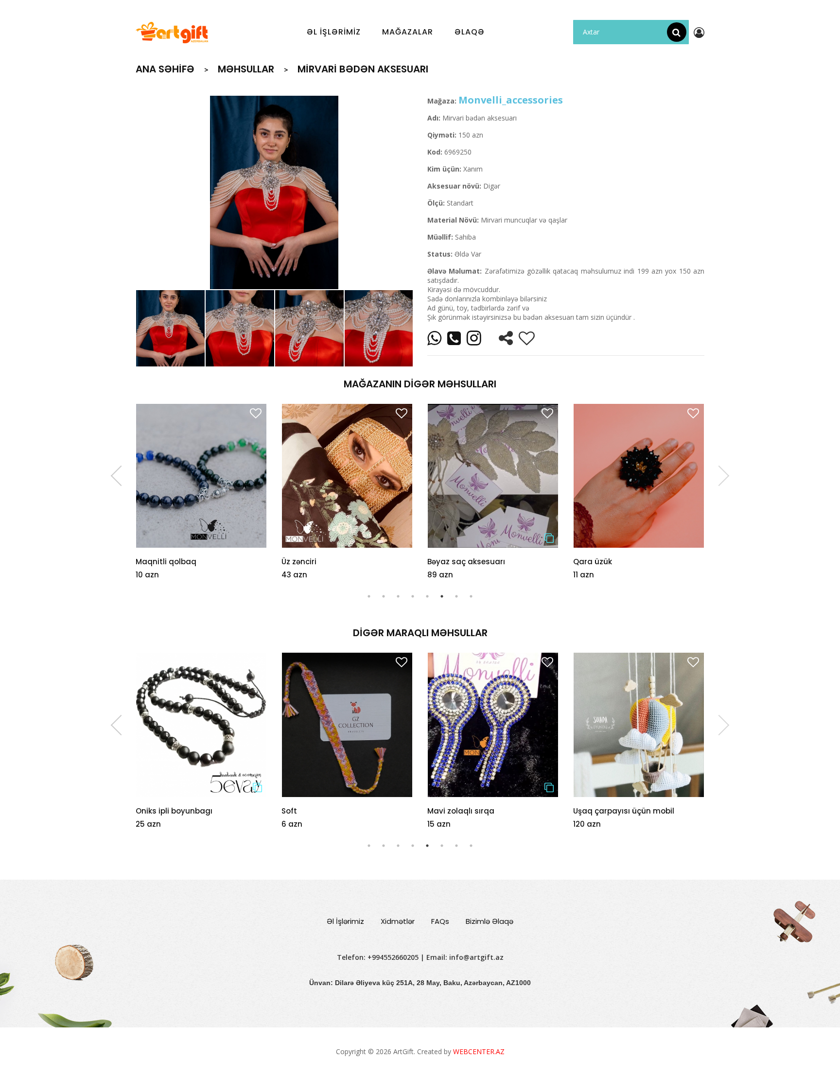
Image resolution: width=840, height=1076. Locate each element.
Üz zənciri (298, 561)
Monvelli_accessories (510, 99)
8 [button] (471, 596)
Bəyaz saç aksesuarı (466, 561)
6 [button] (442, 596)
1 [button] (369, 596)
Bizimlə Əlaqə (489, 921)
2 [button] (383, 596)
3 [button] (398, 596)
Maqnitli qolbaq (166, 561)
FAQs (440, 921)
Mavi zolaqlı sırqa (315, 811)
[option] (274, 192)
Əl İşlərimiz (345, 921)
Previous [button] (121, 476)
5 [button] (427, 596)
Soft (143, 811)
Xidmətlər (398, 921)
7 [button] (456, 596)
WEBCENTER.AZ (479, 1051)
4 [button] (413, 596)
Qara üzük (592, 561)
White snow (595, 811)
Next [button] (719, 476)
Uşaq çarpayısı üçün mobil (477, 811)
